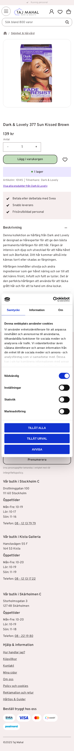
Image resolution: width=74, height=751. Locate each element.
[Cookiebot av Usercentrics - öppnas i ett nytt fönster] (53, 299)
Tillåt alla (37, 427)
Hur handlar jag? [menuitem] (14, 652)
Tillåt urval (37, 438)
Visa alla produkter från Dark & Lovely (25, 186)
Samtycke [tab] (13, 309)
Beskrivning (12, 228)
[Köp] (30, 159)
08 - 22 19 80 (24, 636)
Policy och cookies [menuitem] (15, 686)
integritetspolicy (13, 473)
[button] (6, 11)
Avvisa (37, 449)
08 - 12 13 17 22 (25, 579)
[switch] (64, 387)
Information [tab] (37, 309)
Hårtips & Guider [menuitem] (14, 699)
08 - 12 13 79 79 (25, 523)
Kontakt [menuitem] (8, 666)
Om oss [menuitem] (8, 679)
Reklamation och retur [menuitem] (18, 693)
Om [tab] (60, 309)
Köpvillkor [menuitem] (10, 659)
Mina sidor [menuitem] (10, 673)
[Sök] (67, 22)
